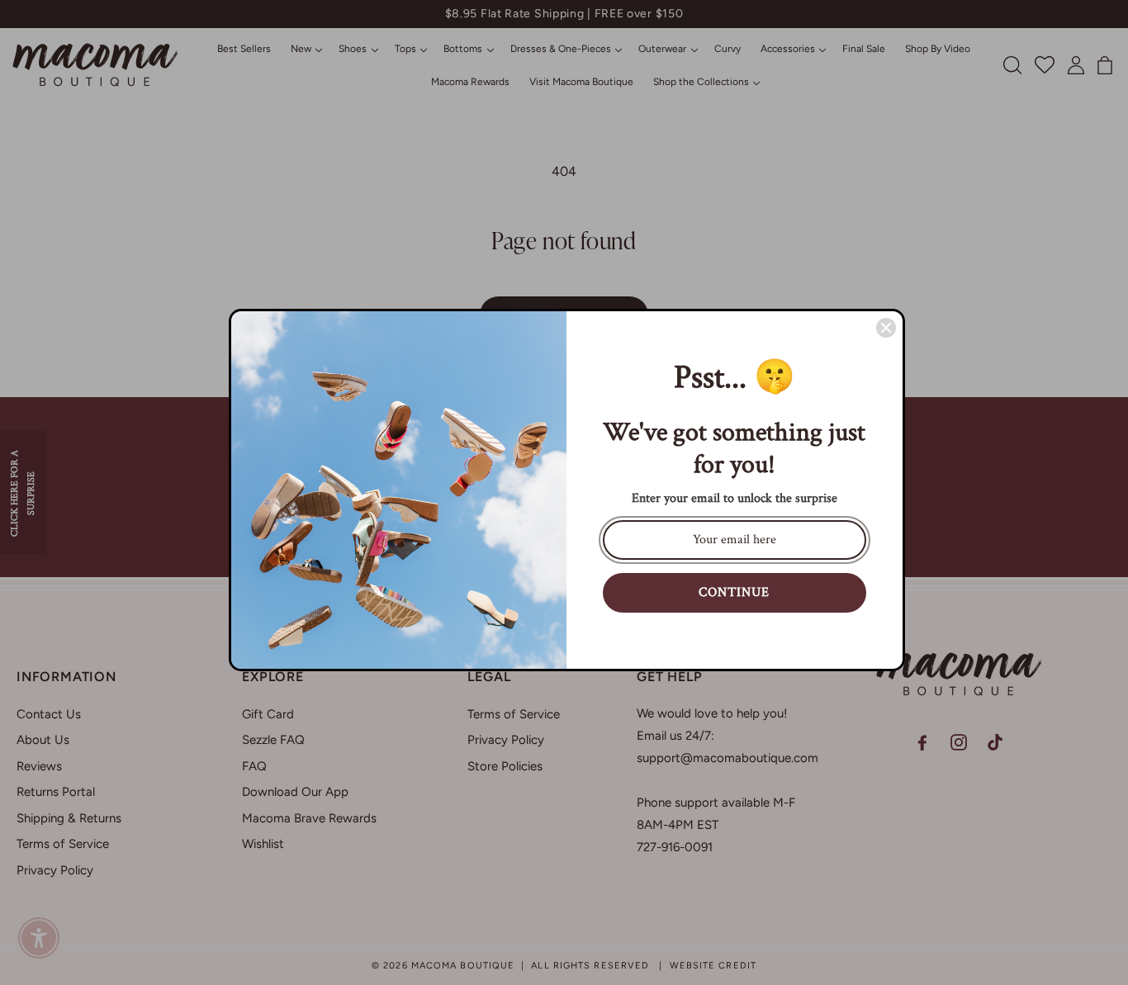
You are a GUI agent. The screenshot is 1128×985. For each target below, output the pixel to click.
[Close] (886, 328)
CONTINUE (734, 592)
